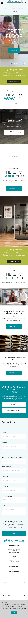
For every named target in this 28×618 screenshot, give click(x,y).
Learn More (13, 81)
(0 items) (25, 2)
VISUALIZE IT (12, 188)
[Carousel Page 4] (16, 156)
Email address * (6, 476)
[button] (19, 3)
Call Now (13, 404)
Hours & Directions (14, 552)
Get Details (12, 373)
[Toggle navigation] (2, 3)
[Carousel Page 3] (16, 63)
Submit (14, 533)
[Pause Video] (24, 63)
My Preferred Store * (7, 496)
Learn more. (20, 610)
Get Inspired (7, 589)
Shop (5, 582)
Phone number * (6, 466)
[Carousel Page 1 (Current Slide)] (12, 63)
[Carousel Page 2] (14, 63)
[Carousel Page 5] (18, 156)
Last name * (5, 442)
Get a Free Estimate (13, 410)
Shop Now (14, 50)
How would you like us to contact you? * (12, 457)
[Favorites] (22, 3)
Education (6, 595)
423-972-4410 (14, 11)
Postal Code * (5, 486)
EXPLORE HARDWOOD (12, 132)
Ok (14, 612)
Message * (4, 505)
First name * (5, 432)
